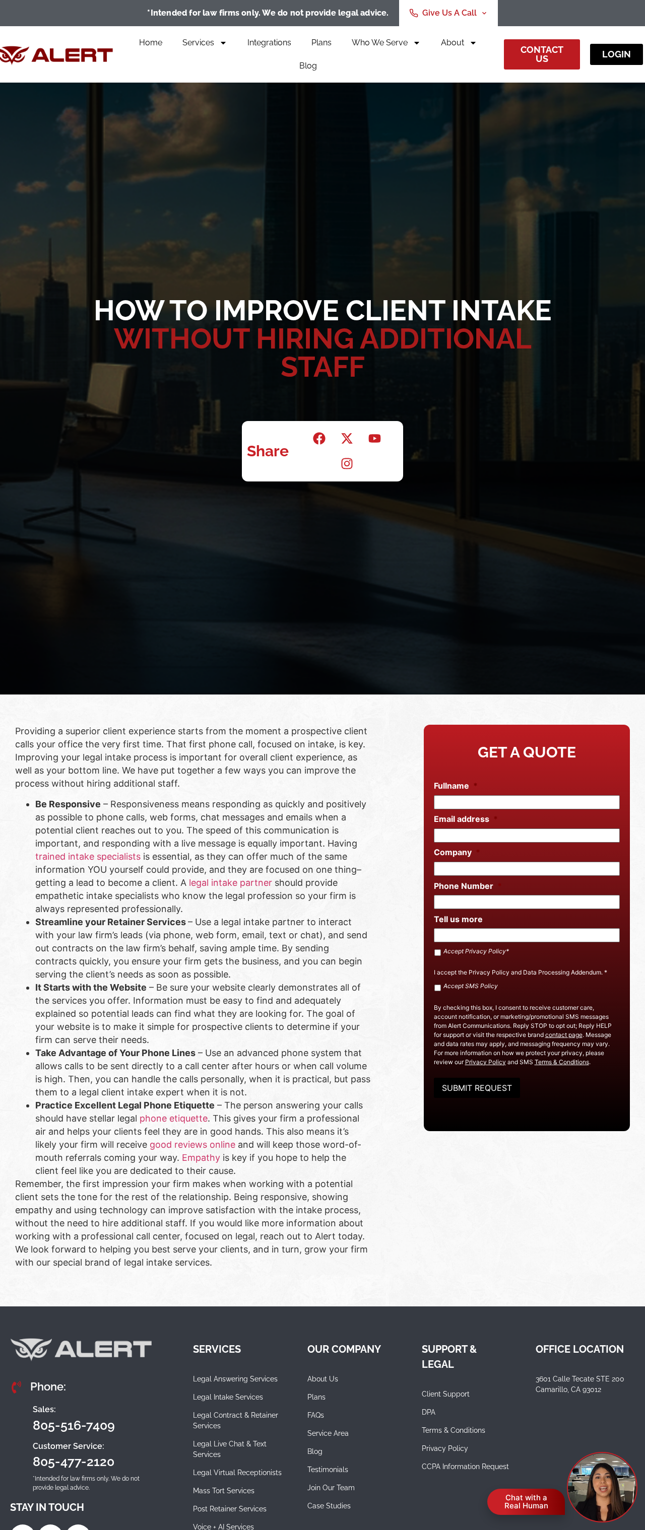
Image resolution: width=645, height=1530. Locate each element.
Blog (308, 66)
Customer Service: (68, 1446)
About (452, 42)
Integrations (269, 42)
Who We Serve (380, 42)
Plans (321, 42)
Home (150, 42)
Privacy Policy (489, 972)
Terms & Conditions (562, 1062)
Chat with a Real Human (526, 1501)
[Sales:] (17, 1417)
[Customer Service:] (17, 1454)
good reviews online (192, 1144)
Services (198, 42)
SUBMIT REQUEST (477, 1088)
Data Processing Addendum (562, 972)
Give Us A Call (449, 13)
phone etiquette (172, 1118)
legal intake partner (229, 882)
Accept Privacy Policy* (476, 951)
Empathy (201, 1157)
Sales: (44, 1409)
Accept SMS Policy (470, 986)
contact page (564, 1034)
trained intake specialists (88, 856)
